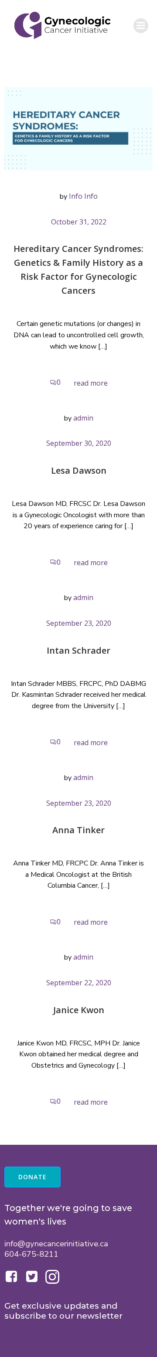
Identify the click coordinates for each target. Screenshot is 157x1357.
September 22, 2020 (78, 982)
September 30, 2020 (78, 443)
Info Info (83, 196)
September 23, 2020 (78, 623)
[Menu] (140, 25)
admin (83, 418)
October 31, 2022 (78, 222)
